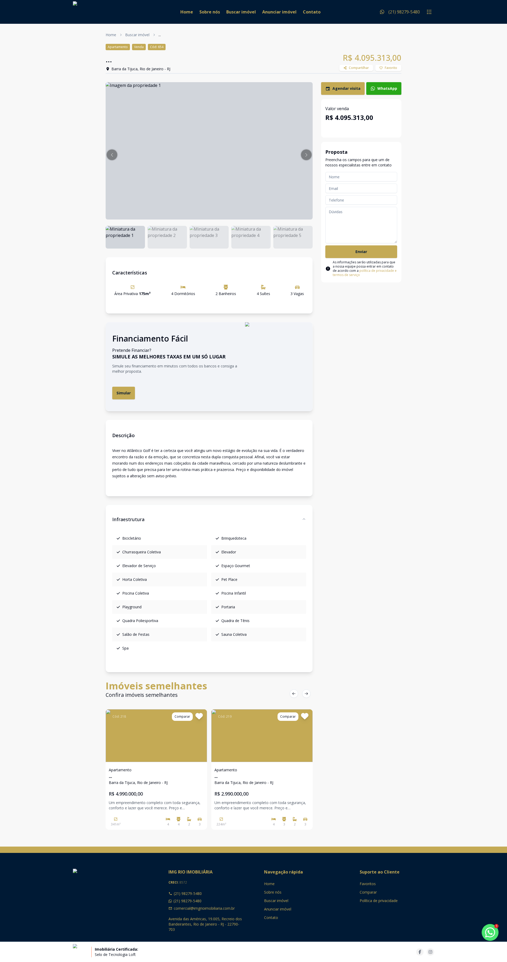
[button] (112, 155)
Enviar (361, 251)
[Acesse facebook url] (420, 952)
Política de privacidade (379, 900)
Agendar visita (346, 88)
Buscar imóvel (241, 12)
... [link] (159, 34)
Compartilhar (359, 68)
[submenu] (429, 11)
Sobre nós (209, 12)
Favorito (391, 68)
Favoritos (368, 883)
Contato (312, 12)
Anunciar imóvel (279, 12)
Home (186, 12)
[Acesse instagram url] (430, 952)
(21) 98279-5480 (188, 893)
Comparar (368, 892)
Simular (123, 392)
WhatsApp (387, 88)
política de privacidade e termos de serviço (365, 272)
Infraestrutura (128, 519)
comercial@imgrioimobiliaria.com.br (204, 908)
